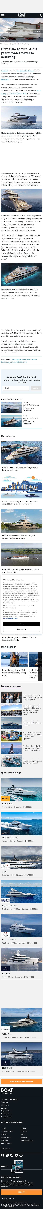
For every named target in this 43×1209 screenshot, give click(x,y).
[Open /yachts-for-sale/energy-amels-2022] (21, 959)
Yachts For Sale (6, 1131)
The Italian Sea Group (25, 70)
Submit (36, 388)
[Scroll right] (40, 666)
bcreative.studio (27, 1140)
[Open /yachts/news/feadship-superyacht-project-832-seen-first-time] (21, 555)
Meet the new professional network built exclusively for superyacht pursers (32, 697)
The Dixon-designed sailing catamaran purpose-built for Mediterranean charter (32, 748)
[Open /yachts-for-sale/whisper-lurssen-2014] (21, 1020)
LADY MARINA (9, 939)
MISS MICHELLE (10, 837)
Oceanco (5, 875)
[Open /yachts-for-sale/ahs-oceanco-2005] (21, 857)
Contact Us (5, 1105)
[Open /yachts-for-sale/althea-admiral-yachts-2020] (11, 407)
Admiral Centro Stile (18, 93)
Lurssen (5, 1037)
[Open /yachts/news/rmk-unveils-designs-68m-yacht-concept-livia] (21, 452)
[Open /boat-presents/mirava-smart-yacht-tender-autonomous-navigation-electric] (11, 761)
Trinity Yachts (7, 909)
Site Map (24, 1137)
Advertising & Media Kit (9, 1099)
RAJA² (25, 416)
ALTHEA (25, 403)
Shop (23, 1134)
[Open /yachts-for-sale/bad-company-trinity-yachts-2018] (21, 891)
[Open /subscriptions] (15, 1167)
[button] (38, 31)
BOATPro (5, 79)
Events (23, 1128)
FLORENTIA (7, 1068)
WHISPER (6, 1034)
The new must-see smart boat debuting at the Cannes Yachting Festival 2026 (32, 761)
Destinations (5, 1137)
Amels (4, 807)
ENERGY (6, 973)
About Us (4, 1102)
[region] (21, 604)
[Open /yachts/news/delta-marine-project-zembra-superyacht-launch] (21, 521)
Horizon (5, 841)
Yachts (3, 1128)
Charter (4, 1134)
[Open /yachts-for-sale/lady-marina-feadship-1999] (21, 925)
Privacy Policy (6, 1117)
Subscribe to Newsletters (21, 1081)
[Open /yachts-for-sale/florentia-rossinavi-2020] (21, 1054)
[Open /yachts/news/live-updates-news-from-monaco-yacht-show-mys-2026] (21, 487)
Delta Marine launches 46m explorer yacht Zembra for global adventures (18, 536)
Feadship (5, 943)
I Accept (21, 624)
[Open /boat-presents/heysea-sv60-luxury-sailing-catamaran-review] (11, 748)
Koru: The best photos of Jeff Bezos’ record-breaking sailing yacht (14, 672)
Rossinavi (5, 1071)
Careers (4, 1108)
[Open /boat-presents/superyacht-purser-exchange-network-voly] (11, 697)
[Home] (21, 15)
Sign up (21, 1192)
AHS (4, 871)
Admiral (4, 70)
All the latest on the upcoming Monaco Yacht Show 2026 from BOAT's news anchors (19, 502)
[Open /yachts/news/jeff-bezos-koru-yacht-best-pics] (14, 659)
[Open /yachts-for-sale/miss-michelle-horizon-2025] (21, 823)
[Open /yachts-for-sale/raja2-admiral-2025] (11, 421)
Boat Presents (6, 1143)
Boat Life (4, 1140)
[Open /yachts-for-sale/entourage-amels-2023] (21, 789)
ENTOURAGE (8, 803)
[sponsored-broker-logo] (5, 801)
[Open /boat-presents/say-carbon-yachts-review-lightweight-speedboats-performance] (11, 723)
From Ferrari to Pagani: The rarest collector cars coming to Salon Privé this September (32, 735)
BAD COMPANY (9, 905)
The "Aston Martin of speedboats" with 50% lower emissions (32, 723)
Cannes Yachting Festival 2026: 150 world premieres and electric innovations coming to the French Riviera (32, 710)
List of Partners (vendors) (10, 618)
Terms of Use (5, 1111)
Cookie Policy (6, 1114)
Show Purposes (21, 629)
